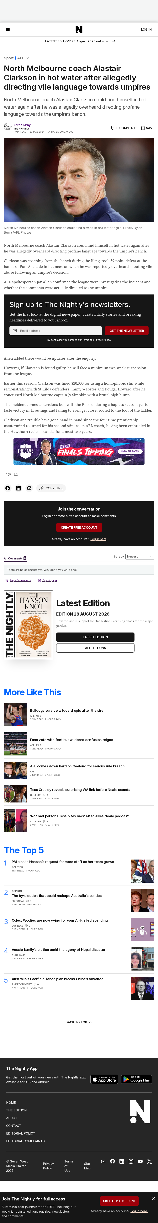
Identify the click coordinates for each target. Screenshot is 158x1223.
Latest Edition (95, 637)
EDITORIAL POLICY (20, 1133)
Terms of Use (69, 1166)
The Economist (22, 984)
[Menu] (8, 29)
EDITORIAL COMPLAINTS (25, 1141)
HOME (11, 1102)
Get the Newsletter (127, 331)
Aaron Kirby (22, 125)
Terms (85, 339)
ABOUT (11, 1118)
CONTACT (13, 1126)
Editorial (18, 901)
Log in (146, 29)
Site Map (87, 1166)
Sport (9, 58)
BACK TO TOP (76, 1022)
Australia (18, 955)
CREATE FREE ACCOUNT (79, 527)
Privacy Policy (102, 339)
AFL (20, 58)
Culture (35, 795)
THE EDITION (16, 1110)
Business (17, 925)
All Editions (95, 648)
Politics (17, 867)
